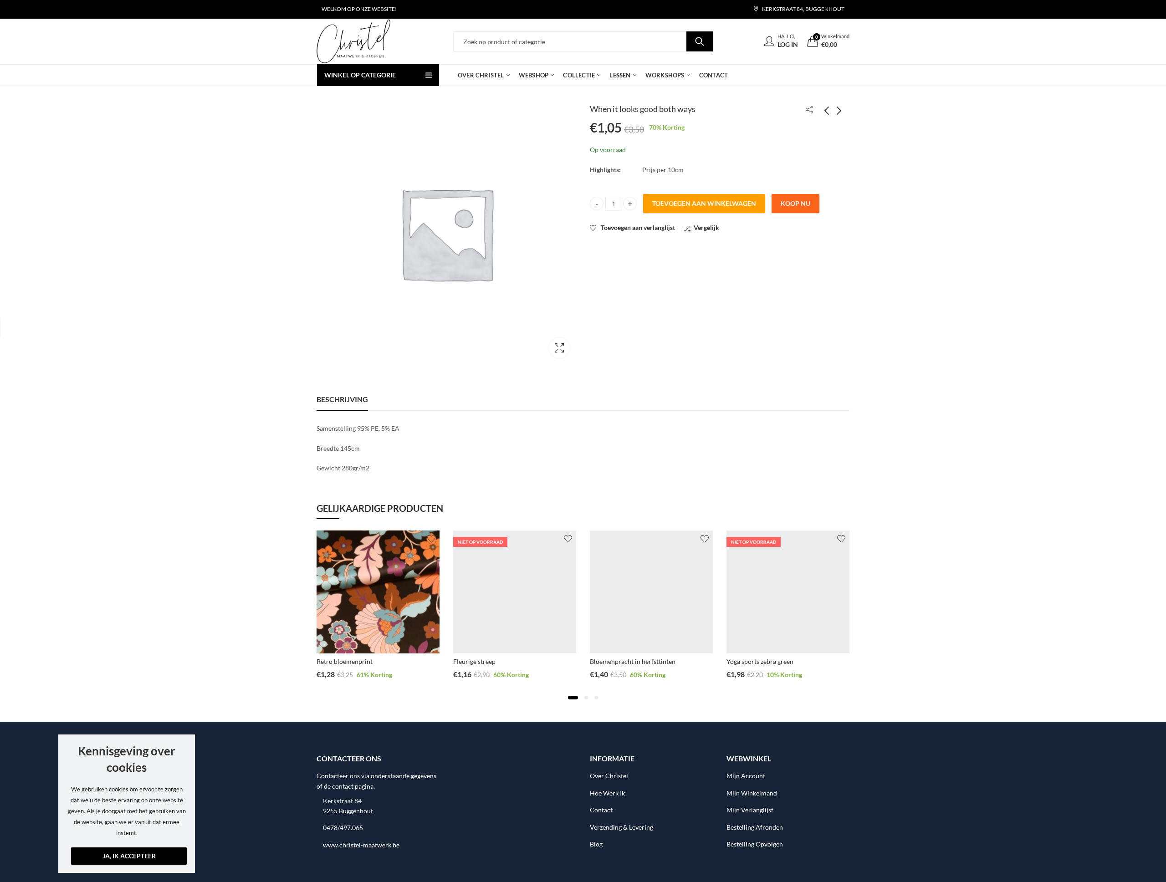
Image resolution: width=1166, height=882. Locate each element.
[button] (573, 697)
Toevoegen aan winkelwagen (704, 203)
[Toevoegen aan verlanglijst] (431, 538)
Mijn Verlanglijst (749, 810)
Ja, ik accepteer (129, 856)
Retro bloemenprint (345, 661)
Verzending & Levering (621, 827)
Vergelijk (706, 227)
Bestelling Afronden (754, 827)
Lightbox (559, 347)
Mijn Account (745, 776)
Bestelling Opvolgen (754, 844)
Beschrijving (342, 399)
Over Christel (609, 776)
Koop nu (795, 203)
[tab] (342, 399)
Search (699, 41)
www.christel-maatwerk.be (361, 845)
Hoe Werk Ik (607, 793)
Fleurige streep (474, 661)
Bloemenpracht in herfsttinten (632, 661)
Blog (596, 844)
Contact (601, 810)
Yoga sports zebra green (759, 661)
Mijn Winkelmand (751, 793)
